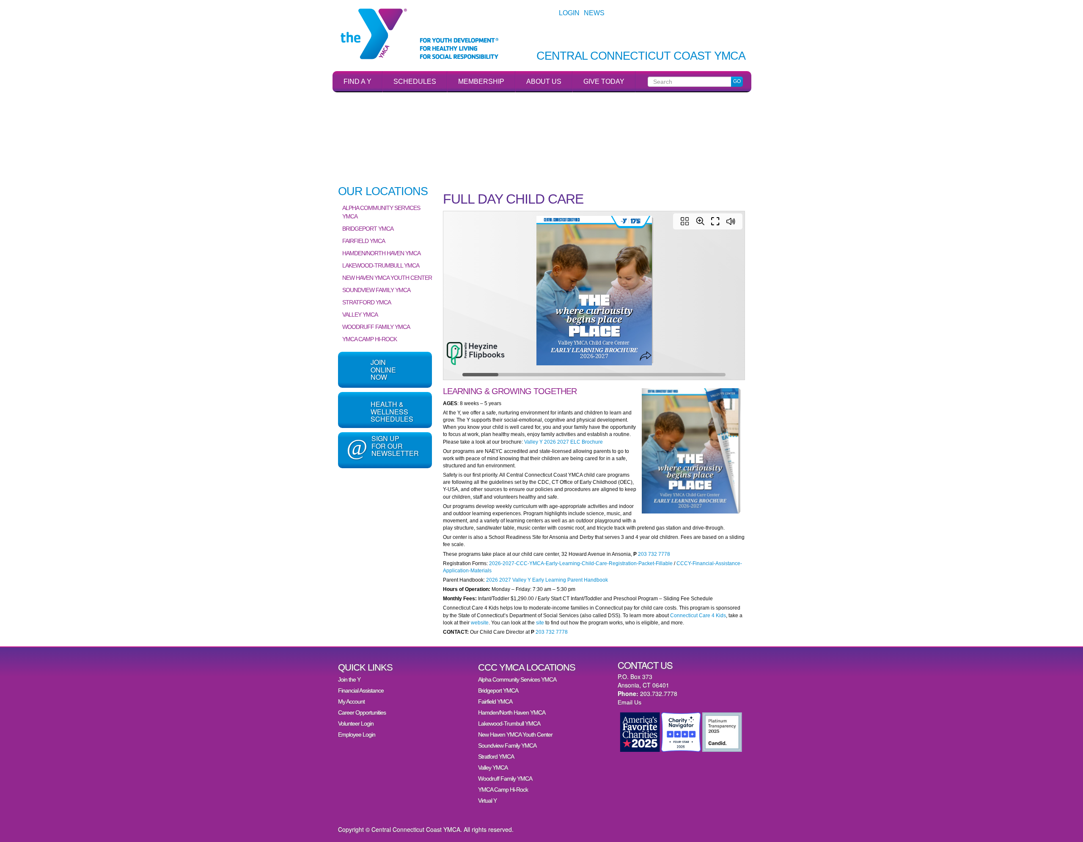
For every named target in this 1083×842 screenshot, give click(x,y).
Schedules (414, 81)
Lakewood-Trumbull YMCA (380, 265)
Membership (481, 81)
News (594, 13)
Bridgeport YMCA (367, 228)
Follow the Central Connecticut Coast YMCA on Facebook (385, 492)
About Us (543, 81)
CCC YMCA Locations (526, 667)
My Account (351, 701)
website (480, 623)
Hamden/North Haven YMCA (381, 253)
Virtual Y (487, 800)
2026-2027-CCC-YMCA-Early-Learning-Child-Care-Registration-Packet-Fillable (581, 563)
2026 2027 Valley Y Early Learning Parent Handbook (547, 580)
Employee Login (356, 734)
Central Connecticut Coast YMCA (640, 56)
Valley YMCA (360, 314)
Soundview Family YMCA (376, 290)
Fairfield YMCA (363, 240)
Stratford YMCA (366, 302)
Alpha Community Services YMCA (381, 212)
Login (569, 13)
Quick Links (365, 667)
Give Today (603, 81)
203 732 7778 (654, 554)
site (540, 623)
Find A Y (357, 81)
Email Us (629, 702)
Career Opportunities (362, 712)
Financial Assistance (361, 690)
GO (737, 81)
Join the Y (349, 679)
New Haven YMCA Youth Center (387, 277)
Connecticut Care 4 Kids (697, 615)
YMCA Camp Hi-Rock (369, 339)
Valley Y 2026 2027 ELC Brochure (563, 442)
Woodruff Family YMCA (376, 326)
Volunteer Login (356, 723)
